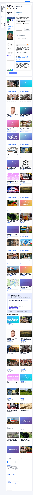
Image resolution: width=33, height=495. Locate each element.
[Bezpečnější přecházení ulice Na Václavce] (13, 285)
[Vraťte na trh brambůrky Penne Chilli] (13, 206)
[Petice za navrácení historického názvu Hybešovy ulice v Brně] (26, 139)
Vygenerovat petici (14, 308)
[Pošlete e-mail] (12, 20)
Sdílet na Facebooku (12, 17)
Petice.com (3, 1)
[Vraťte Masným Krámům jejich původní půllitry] (26, 219)
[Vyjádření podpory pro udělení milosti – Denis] (26, 179)
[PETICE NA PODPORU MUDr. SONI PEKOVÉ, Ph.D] (13, 113)
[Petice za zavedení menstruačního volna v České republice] (26, 285)
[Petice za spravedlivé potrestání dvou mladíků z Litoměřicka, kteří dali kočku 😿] (13, 232)
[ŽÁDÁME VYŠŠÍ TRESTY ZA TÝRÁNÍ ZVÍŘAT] (26, 100)
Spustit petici (28, 1)
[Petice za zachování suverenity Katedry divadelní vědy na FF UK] (13, 179)
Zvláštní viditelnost (9, 29)
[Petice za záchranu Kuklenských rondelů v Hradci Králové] (26, 192)
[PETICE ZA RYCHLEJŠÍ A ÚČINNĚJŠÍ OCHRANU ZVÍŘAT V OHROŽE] (26, 126)
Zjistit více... (4, 14)
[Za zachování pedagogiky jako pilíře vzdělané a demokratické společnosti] (26, 166)
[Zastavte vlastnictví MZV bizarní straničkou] (13, 126)
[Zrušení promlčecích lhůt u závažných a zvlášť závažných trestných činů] (26, 206)
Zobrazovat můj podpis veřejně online (22, 52)
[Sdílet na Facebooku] (12, 70)
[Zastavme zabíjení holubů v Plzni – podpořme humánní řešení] (13, 245)
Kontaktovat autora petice (11, 59)
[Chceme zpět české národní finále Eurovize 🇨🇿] (13, 192)
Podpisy (11, 26)
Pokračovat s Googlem (21, 21)
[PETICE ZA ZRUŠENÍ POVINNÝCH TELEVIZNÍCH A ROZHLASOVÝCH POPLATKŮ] (26, 272)
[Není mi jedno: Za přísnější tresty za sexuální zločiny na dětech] (26, 86)
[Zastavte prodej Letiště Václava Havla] (26, 245)
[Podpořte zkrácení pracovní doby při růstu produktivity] (13, 153)
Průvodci (8, 474)
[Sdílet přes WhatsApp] (8, 20)
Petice (10, 24)
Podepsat (23, 61)
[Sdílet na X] (10, 20)
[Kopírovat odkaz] (8, 22)
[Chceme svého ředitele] (26, 231)
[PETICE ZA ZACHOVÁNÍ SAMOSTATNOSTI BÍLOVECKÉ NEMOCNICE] (26, 153)
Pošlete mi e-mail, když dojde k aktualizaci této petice (23, 54)
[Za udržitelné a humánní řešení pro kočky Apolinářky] (13, 86)
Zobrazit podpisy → (18, 10)
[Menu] (31, 1)
